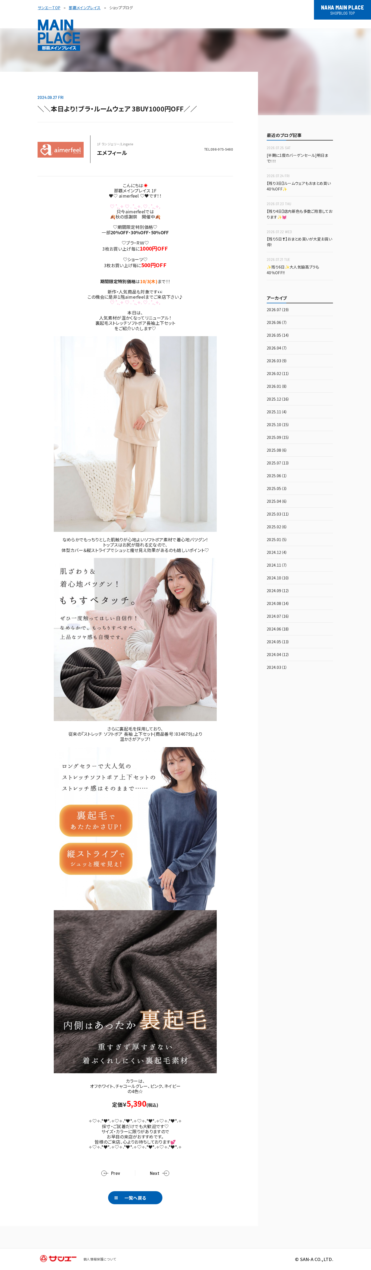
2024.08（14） (278, 603)
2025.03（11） (278, 514)
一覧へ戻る (135, 1197)
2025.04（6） (277, 501)
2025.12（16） (278, 399)
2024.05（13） (278, 642)
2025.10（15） (278, 425)
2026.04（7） (277, 348)
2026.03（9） (277, 361)
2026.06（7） (277, 322)
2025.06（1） (277, 476)
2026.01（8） (277, 386)
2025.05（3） (277, 488)
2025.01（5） (277, 540)
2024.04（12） (278, 655)
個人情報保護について (99, 1259)
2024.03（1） (277, 667)
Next (154, 1173)
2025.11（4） (277, 412)
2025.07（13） (278, 463)
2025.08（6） (277, 450)
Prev (115, 1173)
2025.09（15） (278, 437)
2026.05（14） (278, 335)
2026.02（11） (278, 374)
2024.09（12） (278, 591)
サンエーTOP (49, 7)
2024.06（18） (278, 629)
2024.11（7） (277, 565)
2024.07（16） (278, 616)
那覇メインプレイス (84, 7)
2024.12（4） (277, 552)
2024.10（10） (278, 578)
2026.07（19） (278, 310)
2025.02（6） (277, 527)
